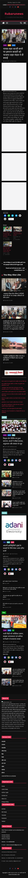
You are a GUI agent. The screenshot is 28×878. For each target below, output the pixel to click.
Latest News (5, 789)
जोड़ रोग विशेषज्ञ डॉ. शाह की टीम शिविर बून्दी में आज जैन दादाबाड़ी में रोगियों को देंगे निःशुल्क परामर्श (14, 263)
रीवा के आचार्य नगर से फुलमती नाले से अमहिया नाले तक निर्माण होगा (14, 381)
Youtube (4, 815)
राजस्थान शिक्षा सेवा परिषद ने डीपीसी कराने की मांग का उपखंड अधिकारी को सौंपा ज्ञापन (13, 295)
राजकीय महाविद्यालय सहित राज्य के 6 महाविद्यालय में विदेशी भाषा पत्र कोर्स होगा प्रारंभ (13, 358)
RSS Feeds (4, 812)
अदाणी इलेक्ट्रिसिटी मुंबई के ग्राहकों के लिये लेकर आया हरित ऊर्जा (13, 548)
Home (3, 786)
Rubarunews (14, 14)
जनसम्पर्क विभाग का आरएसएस (9, 776)
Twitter (3, 821)
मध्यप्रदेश (3, 741)
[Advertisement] (14, 76)
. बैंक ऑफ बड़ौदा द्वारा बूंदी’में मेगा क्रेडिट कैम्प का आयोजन (12, 596)
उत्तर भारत (4, 763)
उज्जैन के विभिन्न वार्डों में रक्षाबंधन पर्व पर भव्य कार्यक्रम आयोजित (14, 391)
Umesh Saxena (14, 553)
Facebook (4, 818)
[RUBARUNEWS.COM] (7, 702)
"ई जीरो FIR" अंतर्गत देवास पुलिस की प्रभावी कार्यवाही (12, 408)
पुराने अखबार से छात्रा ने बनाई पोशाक (10, 581)
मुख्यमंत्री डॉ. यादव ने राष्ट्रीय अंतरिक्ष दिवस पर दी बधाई (12, 402)
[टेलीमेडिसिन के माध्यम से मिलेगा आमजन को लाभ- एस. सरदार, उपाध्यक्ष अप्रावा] (6, 484)
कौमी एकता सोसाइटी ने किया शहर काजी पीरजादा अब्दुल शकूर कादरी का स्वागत (7, 249)
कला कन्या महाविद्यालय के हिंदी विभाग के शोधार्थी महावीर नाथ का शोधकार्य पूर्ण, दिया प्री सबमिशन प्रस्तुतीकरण (19, 672)
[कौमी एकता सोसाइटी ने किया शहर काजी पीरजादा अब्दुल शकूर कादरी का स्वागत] (7, 244)
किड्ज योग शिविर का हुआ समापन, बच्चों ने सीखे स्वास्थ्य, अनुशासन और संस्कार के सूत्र (13, 441)
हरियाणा (3, 772)
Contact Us (4, 795)
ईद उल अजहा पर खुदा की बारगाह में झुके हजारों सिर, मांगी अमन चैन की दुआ (7, 234)
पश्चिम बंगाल (4, 750)
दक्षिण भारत (4, 760)
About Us (4, 798)
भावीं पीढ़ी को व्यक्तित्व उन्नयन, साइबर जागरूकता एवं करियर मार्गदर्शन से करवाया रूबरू (13, 636)
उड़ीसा (3, 766)
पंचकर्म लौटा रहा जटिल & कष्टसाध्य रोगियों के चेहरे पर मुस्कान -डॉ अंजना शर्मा (18, 473)
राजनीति (9, 45)
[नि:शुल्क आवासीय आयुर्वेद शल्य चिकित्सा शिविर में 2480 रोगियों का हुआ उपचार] (6, 505)
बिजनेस (8, 542)
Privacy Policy (5, 801)
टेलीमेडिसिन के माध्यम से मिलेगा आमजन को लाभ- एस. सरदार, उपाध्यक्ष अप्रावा (18, 483)
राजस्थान (13, 45)
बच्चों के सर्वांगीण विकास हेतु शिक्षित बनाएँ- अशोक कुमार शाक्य (18, 682)
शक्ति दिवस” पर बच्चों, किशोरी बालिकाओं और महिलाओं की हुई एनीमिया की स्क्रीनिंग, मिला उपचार (19, 493)
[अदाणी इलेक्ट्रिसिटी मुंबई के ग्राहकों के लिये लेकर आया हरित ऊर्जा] (14, 527)
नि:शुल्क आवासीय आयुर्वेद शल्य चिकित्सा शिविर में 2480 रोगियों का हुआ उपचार (19, 504)
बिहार (3, 754)
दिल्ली (3, 757)
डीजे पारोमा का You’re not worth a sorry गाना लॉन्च (13, 604)
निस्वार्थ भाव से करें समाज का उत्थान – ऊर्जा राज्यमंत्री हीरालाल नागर (15, 269)
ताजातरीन (5, 45)
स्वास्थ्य (14, 435)
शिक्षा (13, 630)
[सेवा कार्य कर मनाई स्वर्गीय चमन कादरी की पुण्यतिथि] (17, 229)
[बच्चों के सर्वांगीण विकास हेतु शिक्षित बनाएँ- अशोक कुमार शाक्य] (6, 683)
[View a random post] (24, 23)
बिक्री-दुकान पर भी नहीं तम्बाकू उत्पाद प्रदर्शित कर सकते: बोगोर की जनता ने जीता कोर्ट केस (14, 588)
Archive (3, 809)
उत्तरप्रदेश (4, 747)
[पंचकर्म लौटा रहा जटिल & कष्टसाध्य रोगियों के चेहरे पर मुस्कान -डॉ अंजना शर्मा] (6, 475)
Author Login (5, 792)
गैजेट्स (4, 542)
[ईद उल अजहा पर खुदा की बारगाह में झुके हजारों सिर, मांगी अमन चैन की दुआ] (7, 229)
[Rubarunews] (3, 23)
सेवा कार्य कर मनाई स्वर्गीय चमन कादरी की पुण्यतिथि (17, 233)
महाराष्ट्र (12, 542)
